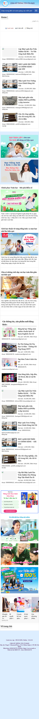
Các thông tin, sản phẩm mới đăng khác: (18, 323)
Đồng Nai (5, 92)
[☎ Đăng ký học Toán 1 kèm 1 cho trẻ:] (19, 157)
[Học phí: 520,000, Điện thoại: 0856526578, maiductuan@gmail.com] (9, 332)
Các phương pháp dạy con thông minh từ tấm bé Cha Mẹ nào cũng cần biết (34, 616)
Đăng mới (30, 28)
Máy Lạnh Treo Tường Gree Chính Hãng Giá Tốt (27, 83)
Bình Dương (5, 76)
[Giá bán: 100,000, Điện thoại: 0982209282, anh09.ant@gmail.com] (9, 117)
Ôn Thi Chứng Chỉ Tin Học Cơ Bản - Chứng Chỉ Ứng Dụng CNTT (27, 346)
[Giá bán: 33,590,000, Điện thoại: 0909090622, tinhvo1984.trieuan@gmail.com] (9, 52)
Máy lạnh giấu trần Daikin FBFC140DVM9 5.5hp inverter (26, 99)
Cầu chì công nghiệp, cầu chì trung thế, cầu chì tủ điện (26, 116)
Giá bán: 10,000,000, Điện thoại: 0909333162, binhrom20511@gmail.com (18, 430)
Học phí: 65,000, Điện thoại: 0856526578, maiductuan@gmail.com (19, 367)
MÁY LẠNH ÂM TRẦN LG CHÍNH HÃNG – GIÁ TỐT (27, 66)
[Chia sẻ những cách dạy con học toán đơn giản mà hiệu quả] (19, 287)
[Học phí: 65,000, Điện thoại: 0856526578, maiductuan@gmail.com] (9, 362)
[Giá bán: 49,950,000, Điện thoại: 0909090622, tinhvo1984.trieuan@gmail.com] (9, 475)
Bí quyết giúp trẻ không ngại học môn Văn (12, 616)
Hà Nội (4, 126)
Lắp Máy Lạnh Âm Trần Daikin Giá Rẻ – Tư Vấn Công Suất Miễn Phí (27, 51)
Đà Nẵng (4, 386)
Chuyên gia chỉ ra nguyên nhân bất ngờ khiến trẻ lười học (4, 616)
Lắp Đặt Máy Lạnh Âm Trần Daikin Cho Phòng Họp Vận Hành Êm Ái (27, 474)
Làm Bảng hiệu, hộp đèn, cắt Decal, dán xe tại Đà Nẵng (27, 376)
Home (4, 17)
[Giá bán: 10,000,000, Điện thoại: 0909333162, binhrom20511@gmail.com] (9, 84)
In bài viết (20, 28)
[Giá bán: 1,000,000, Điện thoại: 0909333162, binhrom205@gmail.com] (9, 67)
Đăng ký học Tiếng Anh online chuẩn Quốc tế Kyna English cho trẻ (27, 331)
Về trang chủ (6, 626)
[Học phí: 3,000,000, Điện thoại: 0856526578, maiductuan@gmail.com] (9, 347)
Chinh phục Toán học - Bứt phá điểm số (16, 188)
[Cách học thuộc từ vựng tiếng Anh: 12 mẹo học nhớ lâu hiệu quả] (19, 244)
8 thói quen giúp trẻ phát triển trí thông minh (26, 616)
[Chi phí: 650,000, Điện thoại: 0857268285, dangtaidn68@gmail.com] (9, 377)
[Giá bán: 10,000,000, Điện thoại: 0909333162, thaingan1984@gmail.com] (9, 100)
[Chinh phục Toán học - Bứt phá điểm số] (19, 200)
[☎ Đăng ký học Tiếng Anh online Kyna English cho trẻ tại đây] (19, 541)
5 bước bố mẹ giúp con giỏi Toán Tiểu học (19, 616)
